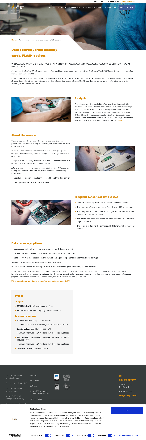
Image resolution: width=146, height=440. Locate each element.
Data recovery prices (92, 8)
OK (127, 410)
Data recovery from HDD (16, 383)
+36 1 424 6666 (125, 391)
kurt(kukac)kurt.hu (128, 396)
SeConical (34, 381)
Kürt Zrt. (33, 375)
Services (51, 8)
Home (14, 40)
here (120, 120)
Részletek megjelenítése (128, 435)
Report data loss (126, 7)
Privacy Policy (36, 399)
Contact (107, 8)
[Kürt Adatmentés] (115, 7)
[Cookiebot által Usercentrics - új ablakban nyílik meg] (15, 435)
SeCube (33, 386)
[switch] (69, 435)
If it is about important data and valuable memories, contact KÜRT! (40, 281)
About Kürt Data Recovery (69, 8)
